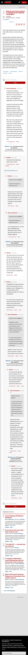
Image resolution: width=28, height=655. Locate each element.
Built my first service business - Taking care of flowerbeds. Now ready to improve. (15, 576)
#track (10, 73)
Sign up (24, 2)
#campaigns (6, 71)
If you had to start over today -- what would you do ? (15, 531)
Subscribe (11, 21)
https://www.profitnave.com (10, 170)
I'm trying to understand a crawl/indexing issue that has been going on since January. (14, 560)
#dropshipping (13, 71)
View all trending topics (9, 590)
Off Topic (22, 519)
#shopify (5, 73)
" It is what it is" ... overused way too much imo (15, 545)
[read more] (12, 525)
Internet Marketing (18, 533)
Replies (7, 527)
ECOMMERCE (6, 19)
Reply (15, 82)
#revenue (20, 71)
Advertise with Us (22, 7)
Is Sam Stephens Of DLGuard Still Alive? (14, 516)
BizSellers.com (8, 146)
